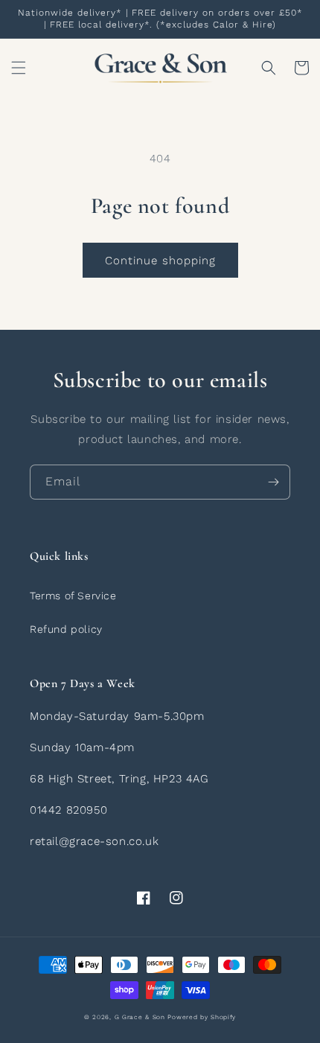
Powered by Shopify (201, 1017)
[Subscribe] (273, 482)
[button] (18, 67)
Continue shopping (160, 260)
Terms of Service (73, 596)
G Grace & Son (140, 1017)
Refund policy (66, 629)
